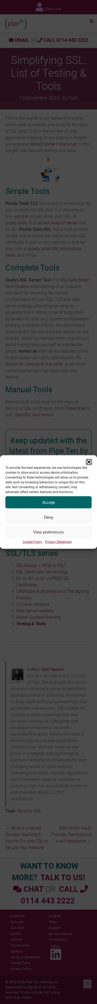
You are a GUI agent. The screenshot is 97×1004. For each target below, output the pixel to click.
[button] (89, 462)
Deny (48, 517)
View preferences (48, 531)
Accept (48, 502)
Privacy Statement (58, 542)
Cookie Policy (32, 542)
